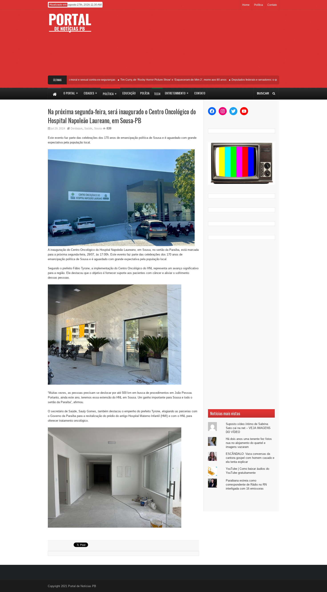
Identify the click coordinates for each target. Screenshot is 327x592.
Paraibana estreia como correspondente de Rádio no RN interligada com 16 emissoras (246, 484)
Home (246, 4)
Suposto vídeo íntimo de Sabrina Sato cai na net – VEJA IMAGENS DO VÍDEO (248, 428)
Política (258, 4)
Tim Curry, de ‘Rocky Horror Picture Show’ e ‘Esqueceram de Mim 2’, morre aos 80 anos (165, 79)
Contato (272, 4)
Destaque (77, 128)
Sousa (98, 128)
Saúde (88, 128)
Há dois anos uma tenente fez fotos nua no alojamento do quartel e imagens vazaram (249, 443)
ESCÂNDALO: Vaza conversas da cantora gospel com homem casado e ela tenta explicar (250, 457)
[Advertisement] (196, 44)
